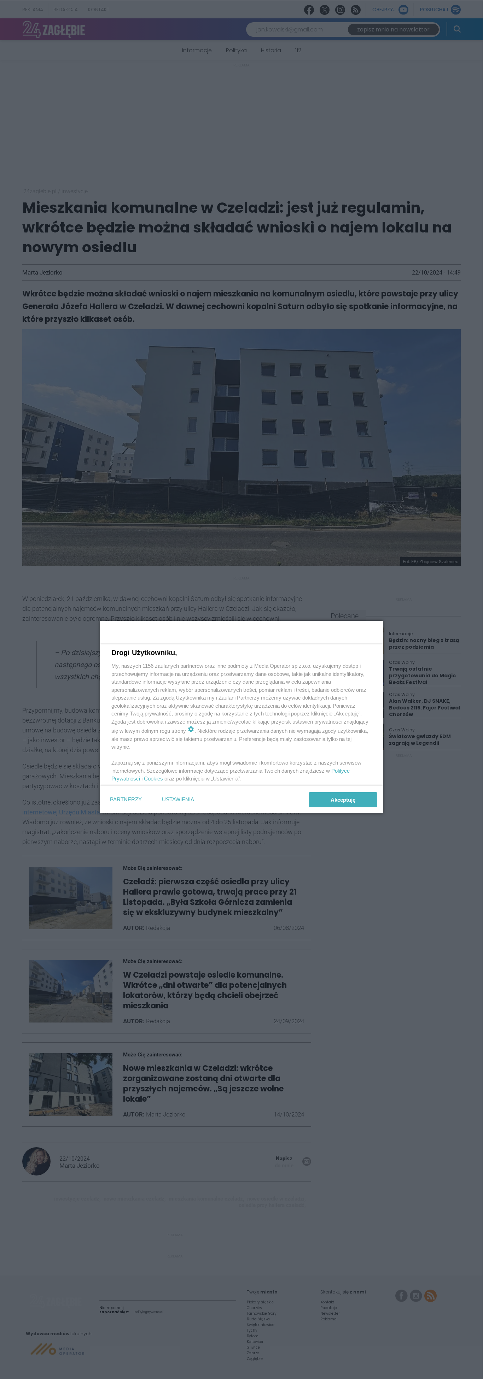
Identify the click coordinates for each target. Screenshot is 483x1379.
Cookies (153, 779)
